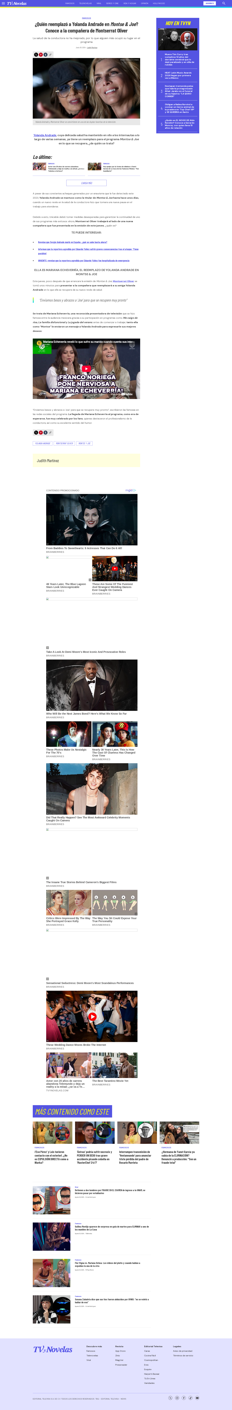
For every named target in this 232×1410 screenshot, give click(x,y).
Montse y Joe (84, 443)
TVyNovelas (89, 1233)
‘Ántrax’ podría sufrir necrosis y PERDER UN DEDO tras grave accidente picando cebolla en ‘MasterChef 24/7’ (94, 1157)
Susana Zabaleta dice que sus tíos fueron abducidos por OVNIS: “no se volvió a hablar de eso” (112, 1301)
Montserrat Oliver (64, 443)
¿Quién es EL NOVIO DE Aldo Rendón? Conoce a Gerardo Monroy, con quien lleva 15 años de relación (180, 124)
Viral (99, 3)
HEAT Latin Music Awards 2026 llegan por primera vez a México (178, 75)
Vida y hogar (129, 3)
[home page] (17, 3)
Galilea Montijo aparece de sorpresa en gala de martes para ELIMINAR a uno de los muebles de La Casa (112, 1228)
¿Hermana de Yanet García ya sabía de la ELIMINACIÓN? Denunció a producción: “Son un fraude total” (179, 1157)
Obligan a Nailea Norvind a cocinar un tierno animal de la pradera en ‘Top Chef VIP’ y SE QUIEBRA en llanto (179, 108)
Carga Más (86, 183)
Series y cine (112, 3)
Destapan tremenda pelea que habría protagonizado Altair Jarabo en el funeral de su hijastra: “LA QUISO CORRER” (179, 91)
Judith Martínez (92, 47)
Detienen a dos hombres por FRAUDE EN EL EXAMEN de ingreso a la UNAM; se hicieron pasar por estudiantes (110, 1192)
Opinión (144, 3)
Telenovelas (85, 3)
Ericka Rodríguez (91, 1197)
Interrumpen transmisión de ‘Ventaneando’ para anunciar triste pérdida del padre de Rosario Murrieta (135, 1157)
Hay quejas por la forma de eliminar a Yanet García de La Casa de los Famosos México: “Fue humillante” (121, 168)
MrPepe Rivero (90, 1270)
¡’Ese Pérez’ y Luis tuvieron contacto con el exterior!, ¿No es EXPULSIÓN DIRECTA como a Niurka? (51, 1157)
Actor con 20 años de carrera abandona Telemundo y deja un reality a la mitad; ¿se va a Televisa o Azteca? (66, 168)
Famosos (69, 3)
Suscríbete (210, 3)
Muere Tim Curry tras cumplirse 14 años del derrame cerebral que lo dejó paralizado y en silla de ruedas (179, 59)
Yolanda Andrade (42, 443)
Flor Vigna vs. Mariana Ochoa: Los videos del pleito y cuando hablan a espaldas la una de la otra (107, 1264)
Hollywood (159, 3)
